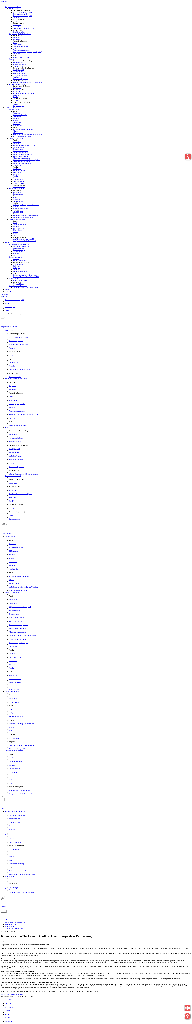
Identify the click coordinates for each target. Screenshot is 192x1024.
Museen (15, 120)
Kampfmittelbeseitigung (20, 271)
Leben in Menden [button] (10, 107)
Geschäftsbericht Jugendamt (21, 161)
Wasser (15, 233)
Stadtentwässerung (19, 228)
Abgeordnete (17, 88)
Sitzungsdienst (17, 91)
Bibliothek (16, 118)
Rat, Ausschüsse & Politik (17, 84)
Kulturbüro (16, 113)
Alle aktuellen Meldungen (21, 246)
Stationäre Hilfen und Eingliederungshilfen (26, 160)
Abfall (15, 223)
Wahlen (15, 104)
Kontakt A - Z (17, 17)
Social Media (9, 1018)
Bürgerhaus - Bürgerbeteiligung (23, 217)
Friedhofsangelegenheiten (21, 50)
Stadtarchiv (16, 124)
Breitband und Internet (20, 201)
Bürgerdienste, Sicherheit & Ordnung (20, 34)
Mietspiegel (16, 199)
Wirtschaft (8, 291)
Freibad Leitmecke (19, 183)
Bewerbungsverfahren (20, 75)
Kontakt (7, 303)
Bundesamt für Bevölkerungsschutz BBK (26, 277)
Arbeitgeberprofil (18, 70)
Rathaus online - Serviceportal (22, 16)
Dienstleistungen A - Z (20, 14)
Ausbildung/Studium (19, 73)
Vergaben (16, 253)
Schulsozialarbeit (18, 133)
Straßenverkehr (17, 44)
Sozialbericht (17, 169)
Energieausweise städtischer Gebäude (24, 241)
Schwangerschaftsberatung (21, 158)
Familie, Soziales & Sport (17, 138)
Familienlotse (17, 143)
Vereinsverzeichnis (19, 187)
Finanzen (16, 21)
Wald (14, 235)
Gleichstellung (17, 172)
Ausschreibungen (18, 248)
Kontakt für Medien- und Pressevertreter (25, 287)
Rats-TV (15, 97)
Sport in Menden (18, 179)
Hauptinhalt (4, 294)
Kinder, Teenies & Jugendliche (22, 154)
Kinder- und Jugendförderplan (22, 163)
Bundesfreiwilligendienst (20, 79)
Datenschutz (9, 1003)
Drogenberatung (18, 149)
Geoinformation (18, 194)
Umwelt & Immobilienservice (18, 219)
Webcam (7, 310)
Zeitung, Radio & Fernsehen (18, 286)
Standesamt (16, 39)
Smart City (16, 26)
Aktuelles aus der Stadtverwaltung (19, 244)
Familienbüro (17, 142)
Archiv (15, 255)
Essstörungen (17, 165)
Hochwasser (17, 266)
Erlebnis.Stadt (17, 116)
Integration (16, 174)
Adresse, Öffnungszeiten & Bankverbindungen (27, 82)
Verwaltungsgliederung (20, 64)
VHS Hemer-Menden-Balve (22, 136)
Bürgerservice (13, 8)
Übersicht (16, 259)
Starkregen (16, 268)
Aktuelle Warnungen (19, 260)
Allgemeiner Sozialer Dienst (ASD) (24, 145)
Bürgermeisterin (18, 62)
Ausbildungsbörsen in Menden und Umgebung (27, 134)
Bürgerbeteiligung (18, 106)
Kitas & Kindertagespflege (21, 156)
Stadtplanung (17, 192)
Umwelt (15, 232)
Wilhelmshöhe (17, 125)
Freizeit (7, 289)
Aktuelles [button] (8, 242)
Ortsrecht (16, 100)
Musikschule (17, 122)
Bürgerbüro (16, 37)
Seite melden (9, 1021)
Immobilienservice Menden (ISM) (23, 239)
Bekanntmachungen (19, 66)
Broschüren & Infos (19, 32)
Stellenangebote (18, 71)
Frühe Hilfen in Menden (20, 151)
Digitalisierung (17, 25)
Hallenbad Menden (19, 181)
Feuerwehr (16, 53)
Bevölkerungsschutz (15, 257)
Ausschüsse (16, 95)
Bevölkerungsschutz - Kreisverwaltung (25, 275)
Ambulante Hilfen (18, 147)
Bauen (15, 197)
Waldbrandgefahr (18, 264)
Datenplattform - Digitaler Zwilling (24, 28)
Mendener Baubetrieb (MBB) (22, 57)
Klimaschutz (17, 226)
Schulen (15, 131)
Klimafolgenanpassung (20, 224)
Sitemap (7, 1011)
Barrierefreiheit (9, 1007)
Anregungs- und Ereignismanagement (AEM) (27, 52)
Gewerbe (16, 48)
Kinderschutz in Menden (20, 152)
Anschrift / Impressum (12, 1000)
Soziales (15, 176)
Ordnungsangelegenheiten (21, 46)
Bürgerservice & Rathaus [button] (13, 7)
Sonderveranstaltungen (20, 115)
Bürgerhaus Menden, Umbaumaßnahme (25, 215)
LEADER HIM (18, 212)
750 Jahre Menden (18, 284)
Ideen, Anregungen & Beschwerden (24, 12)
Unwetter (16, 269)
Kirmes (15, 43)
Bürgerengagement (19, 170)
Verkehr (15, 206)
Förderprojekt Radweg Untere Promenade (26, 205)
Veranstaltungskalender (20, 280)
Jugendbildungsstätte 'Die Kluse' (23, 129)
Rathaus (11, 59)
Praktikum (16, 77)
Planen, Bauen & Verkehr (17, 188)
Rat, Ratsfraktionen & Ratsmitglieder (24, 93)
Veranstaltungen (14, 278)
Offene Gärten (17, 230)
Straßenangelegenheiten (20, 208)
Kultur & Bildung (14, 109)
